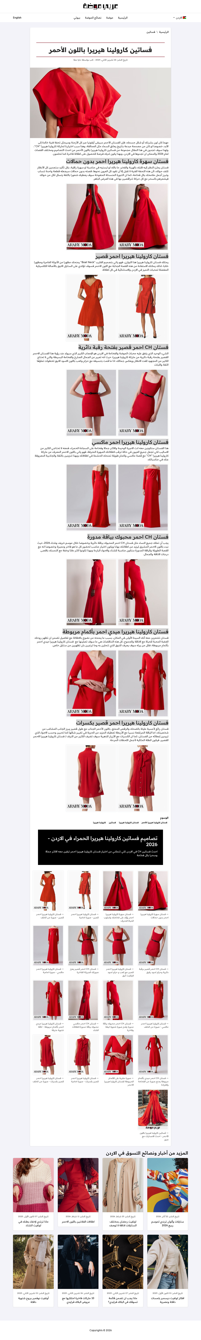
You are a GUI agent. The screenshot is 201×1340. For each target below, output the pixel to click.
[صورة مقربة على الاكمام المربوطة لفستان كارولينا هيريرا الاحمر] (91, 683)
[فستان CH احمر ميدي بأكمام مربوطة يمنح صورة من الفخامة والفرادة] (153, 1054)
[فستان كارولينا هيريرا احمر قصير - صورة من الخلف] (91, 307)
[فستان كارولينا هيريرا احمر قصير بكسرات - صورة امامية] (142, 777)
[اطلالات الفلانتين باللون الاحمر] (78, 1189)
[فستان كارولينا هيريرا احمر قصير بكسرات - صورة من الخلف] (91, 777)
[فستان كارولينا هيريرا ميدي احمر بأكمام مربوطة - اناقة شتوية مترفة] (142, 683)
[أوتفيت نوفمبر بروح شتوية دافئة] (33, 1266)
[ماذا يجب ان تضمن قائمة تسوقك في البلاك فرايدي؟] (123, 1266)
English (17, 17)
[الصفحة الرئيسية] (100, 6)
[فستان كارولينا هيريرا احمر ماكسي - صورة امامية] (142, 497)
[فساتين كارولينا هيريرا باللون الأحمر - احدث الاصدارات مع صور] (153, 1109)
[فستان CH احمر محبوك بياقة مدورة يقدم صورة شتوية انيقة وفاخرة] (142, 592)
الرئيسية (123, 17)
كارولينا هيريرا (99, 822)
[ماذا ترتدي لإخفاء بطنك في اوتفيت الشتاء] (33, 1189)
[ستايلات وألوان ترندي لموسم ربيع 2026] (167, 1189)
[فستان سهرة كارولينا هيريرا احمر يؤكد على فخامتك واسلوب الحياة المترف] (91, 216)
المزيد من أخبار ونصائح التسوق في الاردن (147, 1153)
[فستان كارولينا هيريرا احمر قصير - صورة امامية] (142, 307)
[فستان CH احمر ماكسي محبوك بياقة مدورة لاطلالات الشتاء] (91, 592)
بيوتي (77, 17)
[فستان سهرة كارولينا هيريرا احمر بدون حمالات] (142, 216)
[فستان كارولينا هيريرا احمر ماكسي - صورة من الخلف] (91, 497)
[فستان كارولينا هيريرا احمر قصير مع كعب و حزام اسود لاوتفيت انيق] (91, 402)
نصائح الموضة (93, 17)
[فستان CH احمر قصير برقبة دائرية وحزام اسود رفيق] (142, 402)
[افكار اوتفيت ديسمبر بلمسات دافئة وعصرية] (167, 1266)
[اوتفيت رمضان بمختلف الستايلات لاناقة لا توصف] (123, 1189)
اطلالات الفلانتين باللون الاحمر (78, 1221)
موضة (109, 17)
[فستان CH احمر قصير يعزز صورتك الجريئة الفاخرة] (83, 945)
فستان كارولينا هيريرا (129, 822)
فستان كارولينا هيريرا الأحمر (154, 822)
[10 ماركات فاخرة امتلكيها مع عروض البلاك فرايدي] (78, 1266)
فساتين (151, 31)
